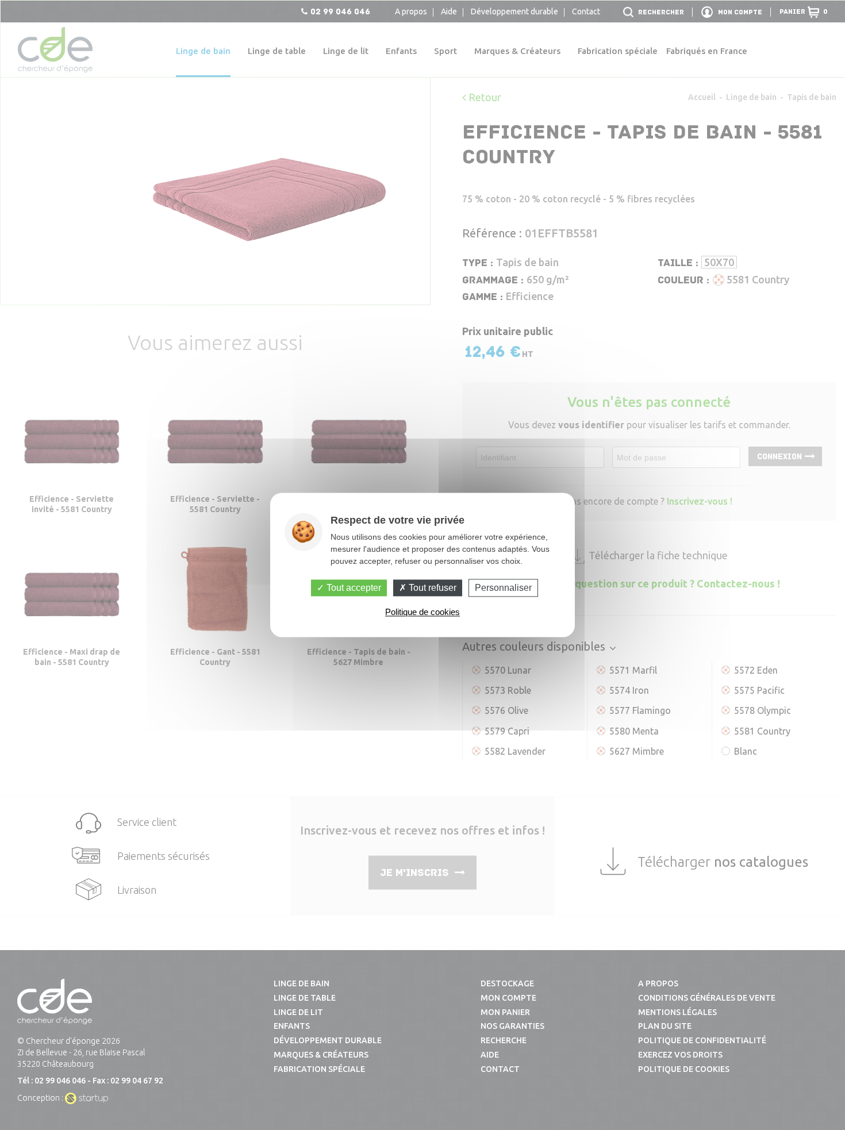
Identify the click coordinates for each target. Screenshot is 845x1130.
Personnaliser (503, 588)
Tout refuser (431, 588)
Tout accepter (352, 588)
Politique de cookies (422, 612)
